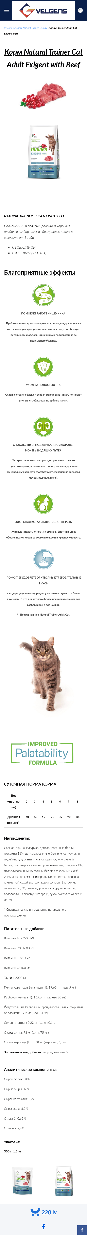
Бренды (17, 28)
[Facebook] (43, 1226)
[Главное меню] (6, 10)
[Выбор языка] (80, 10)
